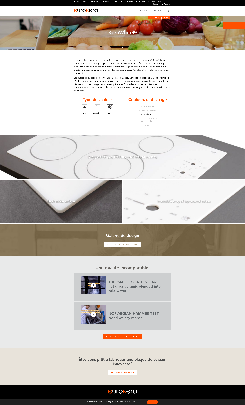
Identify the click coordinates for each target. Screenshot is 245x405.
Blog (153, 1)
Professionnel (117, 1)
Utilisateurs (158, 11)
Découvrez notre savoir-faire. (123, 244)
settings (136, 403)
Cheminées (105, 1)
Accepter (152, 402)
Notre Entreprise (142, 1)
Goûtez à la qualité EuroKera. (122, 337)
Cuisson (85, 1)
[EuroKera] (86, 10)
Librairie (160, 1)
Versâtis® (94, 1)
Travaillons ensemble (122, 372)
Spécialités (129, 1)
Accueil (76, 1)
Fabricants (144, 11)
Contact (156, 4)
